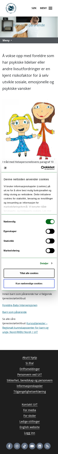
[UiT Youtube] (32, 446)
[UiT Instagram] (17, 446)
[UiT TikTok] (24, 446)
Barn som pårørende (14, 312)
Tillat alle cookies (29, 273)
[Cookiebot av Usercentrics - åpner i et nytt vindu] (41, 168)
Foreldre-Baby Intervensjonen (19, 305)
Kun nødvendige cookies (29, 283)
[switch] (50, 231)
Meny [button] (6, 40)
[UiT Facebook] (9, 446)
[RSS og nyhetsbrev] (47, 446)
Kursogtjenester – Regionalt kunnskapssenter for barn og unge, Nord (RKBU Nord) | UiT (25, 328)
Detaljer (44, 263)
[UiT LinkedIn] (40, 446)
